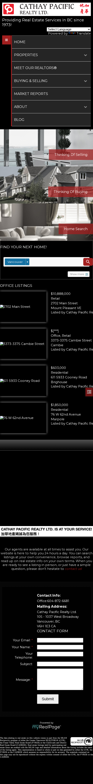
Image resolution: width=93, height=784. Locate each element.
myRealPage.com (46, 727)
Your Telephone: (24, 655)
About (20, 107)
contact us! (73, 569)
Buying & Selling (31, 81)
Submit (48, 699)
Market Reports (31, 94)
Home (20, 42)
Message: (23, 680)
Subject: (26, 664)
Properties (26, 55)
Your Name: (21, 647)
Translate (84, 33)
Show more (77, 274)
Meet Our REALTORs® (35, 68)
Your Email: (22, 640)
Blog (19, 120)
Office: (42, 601)
